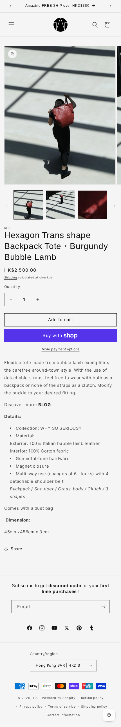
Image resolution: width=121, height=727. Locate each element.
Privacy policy (31, 706)
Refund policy (92, 698)
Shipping (10, 277)
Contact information (63, 715)
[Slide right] (115, 206)
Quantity (12, 286)
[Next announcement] (110, 6)
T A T (36, 698)
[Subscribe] (103, 606)
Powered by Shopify (58, 698)
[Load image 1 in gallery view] (28, 205)
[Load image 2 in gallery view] (60, 205)
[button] (11, 25)
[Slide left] (6, 206)
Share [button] (16, 548)
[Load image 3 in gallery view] (92, 205)
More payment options (61, 349)
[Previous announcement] (10, 6)
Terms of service (61, 706)
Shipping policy (94, 706)
